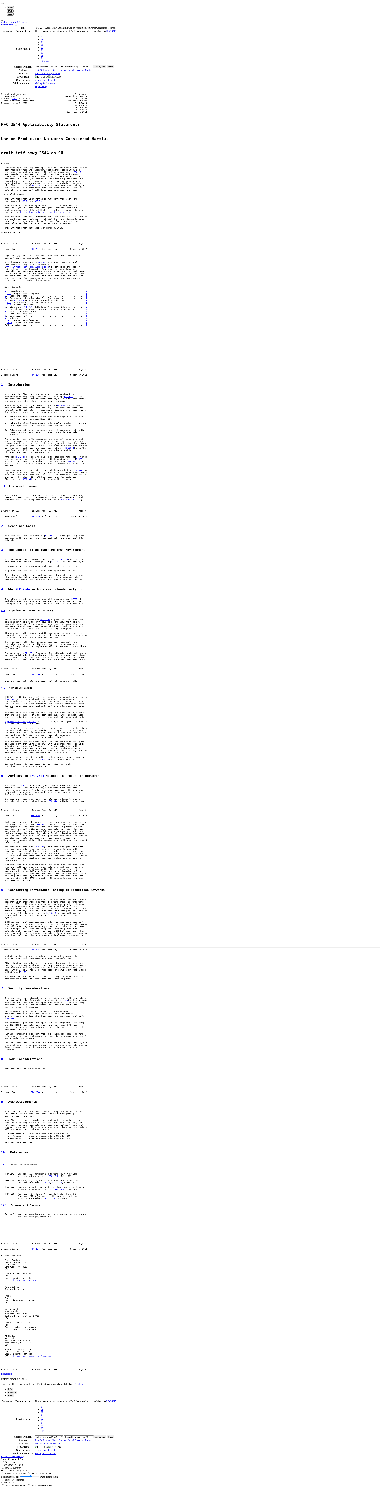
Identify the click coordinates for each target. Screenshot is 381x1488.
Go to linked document (42, 1485)
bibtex (45, 80)
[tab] (10, 1389)
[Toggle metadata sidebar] (2, 20)
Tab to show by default (12, 1465)
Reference (19, 1479)
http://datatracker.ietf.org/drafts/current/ (45, 212)
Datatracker (6, 1374)
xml (40, 80)
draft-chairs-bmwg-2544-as (47, 73)
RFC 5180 (50, 1198)
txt (36, 80)
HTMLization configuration (14, 1470)
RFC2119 (77, 500)
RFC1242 (10, 699)
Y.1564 (23, 972)
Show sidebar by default (12, 1459)
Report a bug (41, 86)
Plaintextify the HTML (41, 1473)
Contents (17, 1468)
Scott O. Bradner (43, 70)
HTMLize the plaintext (16, 1473)
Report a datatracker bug (12, 1456)
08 (42, 58)
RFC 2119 (65, 500)
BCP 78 (25, 201)
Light (10, 8)
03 (42, 44)
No (14, 1462)
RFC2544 (68, 396)
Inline (110, 67)
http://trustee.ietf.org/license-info (27, 267)
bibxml (51, 80)
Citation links (7, 1482)
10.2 (9, 323)
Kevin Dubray (59, 70)
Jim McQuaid (74, 70)
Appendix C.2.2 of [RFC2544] (21, 721)
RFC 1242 (53, 1176)
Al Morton (87, 70)
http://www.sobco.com (25, 1280)
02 (42, 42)
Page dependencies (49, 1477)
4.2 (9, 305)
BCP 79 (38, 201)
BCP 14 (46, 1183)
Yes (6, 1462)
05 (42, 50)
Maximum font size (10, 1477)
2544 (14, 98)
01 (42, 39)
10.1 (9, 320)
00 (42, 36)
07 (42, 55)
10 (6, 318)
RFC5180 (44, 759)
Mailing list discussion (45, 83)
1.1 (9, 294)
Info (7, 1468)
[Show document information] (16, 25)
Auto (10, 14)
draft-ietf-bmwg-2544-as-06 (14, 23)
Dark (10, 11)
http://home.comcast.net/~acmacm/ (32, 1356)
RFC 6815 (111, 31)
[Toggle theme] (2, 3)
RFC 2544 (78, 172)
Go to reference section (16, 1485)
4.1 (9, 302)
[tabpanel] (190, 1428)
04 (42, 47)
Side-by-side (100, 67)
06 (42, 52)
